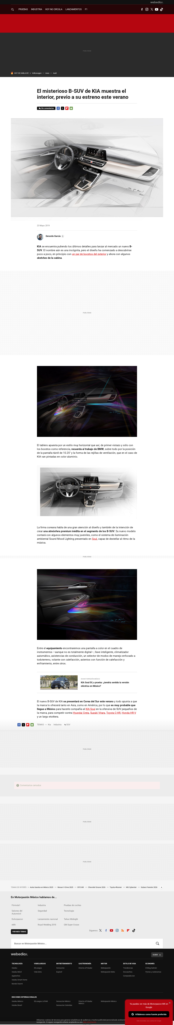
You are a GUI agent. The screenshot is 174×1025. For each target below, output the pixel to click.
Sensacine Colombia (64, 1005)
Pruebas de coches (72, 905)
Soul (94, 538)
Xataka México (17, 1001)
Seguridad (42, 911)
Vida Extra (38, 972)
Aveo (47, 73)
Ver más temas (19, 932)
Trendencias (128, 968)
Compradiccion (129, 976)
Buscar (157, 943)
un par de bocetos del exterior (89, 254)
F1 (86, 9)
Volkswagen (36, 73)
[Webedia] (156, 2)
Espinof (59, 972)
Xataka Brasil (17, 1005)
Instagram (146, 9)
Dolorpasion (17, 919)
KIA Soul (90, 709)
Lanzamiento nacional (48, 919)
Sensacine (60, 968)
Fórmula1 (16, 905)
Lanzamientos (74, 9)
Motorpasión (106, 968)
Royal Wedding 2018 (47, 925)
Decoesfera (127, 972)
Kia (49, 724)
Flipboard (67, 108)
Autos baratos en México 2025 (42, 887)
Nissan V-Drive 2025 (66, 887)
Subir (155, 955)
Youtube (156, 9)
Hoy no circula (53, 9)
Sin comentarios (47, 108)
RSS (122, 930)
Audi (55, 73)
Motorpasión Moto (108, 972)
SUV (68, 724)
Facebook (142, 9)
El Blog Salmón (151, 968)
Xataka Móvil (17, 972)
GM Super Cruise (71, 925)
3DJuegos (38, 968)
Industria (36, 9)
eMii (14, 925)
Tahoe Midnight (71, 919)
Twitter (151, 9)
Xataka (14, 968)
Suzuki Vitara (97, 712)
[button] (54, 236)
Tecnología (69, 911)
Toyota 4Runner (116, 887)
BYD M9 (80, 887)
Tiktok (161, 9)
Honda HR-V (129, 712)
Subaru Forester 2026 (149, 887)
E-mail (71, 108)
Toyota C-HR (113, 712)
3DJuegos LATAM (41, 1001)
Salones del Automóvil (17, 912)
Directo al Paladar (85, 968)
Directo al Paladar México (85, 1002)
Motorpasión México (108, 1001)
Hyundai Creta (81, 712)
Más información (89, 1022)
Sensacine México (63, 1001)
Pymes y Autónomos (153, 972)
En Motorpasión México (90, 679)
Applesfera (16, 976)
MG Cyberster (131, 887)
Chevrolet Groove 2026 (97, 887)
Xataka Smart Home (19, 980)
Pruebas (23, 9)
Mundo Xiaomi (17, 984)
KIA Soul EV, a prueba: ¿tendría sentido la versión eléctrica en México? (105, 684)
